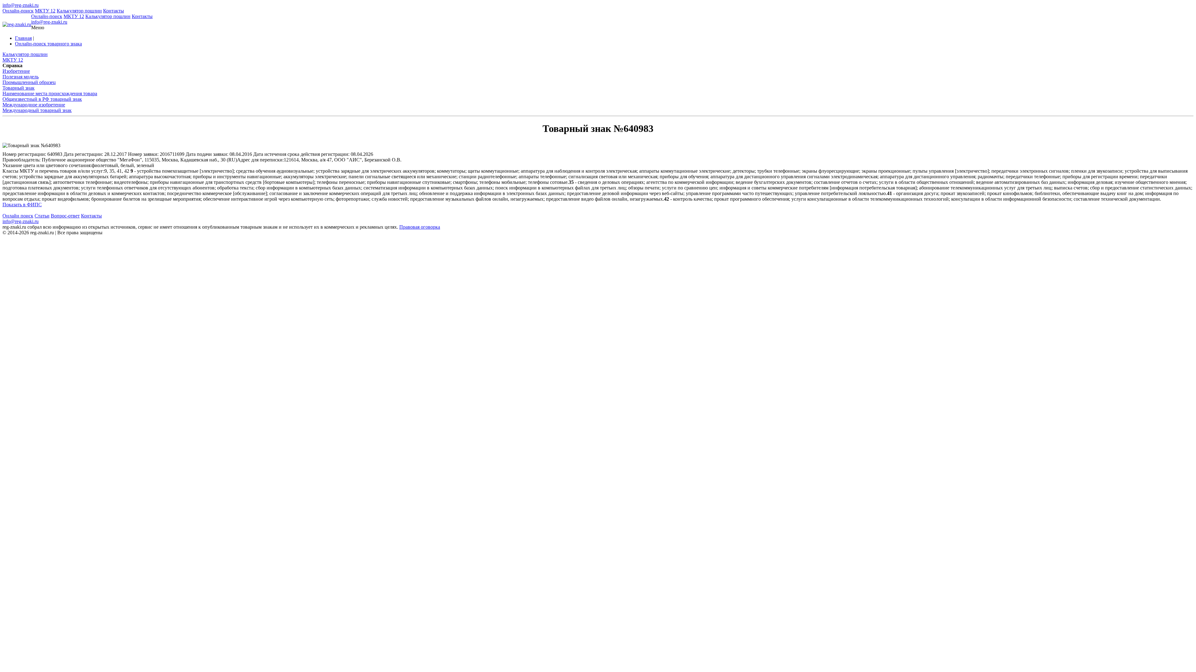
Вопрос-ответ (65, 215)
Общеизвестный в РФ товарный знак (42, 99)
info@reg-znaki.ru (20, 5)
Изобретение (16, 71)
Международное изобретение (33, 104)
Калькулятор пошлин (79, 10)
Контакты (113, 10)
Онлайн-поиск (18, 10)
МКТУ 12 (45, 10)
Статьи (42, 215)
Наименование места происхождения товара (49, 93)
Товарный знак (18, 88)
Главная (23, 38)
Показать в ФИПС (22, 204)
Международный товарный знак (37, 110)
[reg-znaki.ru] (16, 24)
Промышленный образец (29, 82)
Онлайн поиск (17, 215)
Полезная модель (20, 76)
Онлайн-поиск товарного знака (48, 43)
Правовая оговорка (419, 227)
